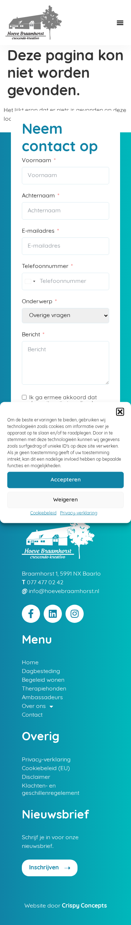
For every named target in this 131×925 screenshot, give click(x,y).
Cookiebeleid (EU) (46, 769)
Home (30, 663)
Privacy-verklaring (78, 513)
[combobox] (29, 281)
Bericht (31, 335)
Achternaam (38, 196)
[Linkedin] (53, 614)
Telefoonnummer (45, 266)
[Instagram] (75, 614)
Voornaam (36, 161)
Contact (32, 715)
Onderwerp (37, 302)
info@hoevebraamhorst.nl (64, 591)
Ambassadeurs (42, 698)
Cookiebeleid (43, 513)
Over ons (34, 706)
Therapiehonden (44, 689)
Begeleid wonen (43, 680)
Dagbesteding (41, 671)
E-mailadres (38, 231)
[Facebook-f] (31, 614)
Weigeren (65, 499)
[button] (120, 412)
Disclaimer (36, 777)
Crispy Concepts (84, 906)
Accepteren (66, 479)
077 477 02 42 (45, 583)
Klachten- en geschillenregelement (50, 789)
